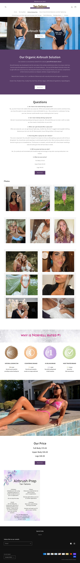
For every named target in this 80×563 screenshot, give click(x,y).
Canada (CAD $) (8, 557)
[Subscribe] (30, 543)
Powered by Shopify (72, 559)
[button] (5, 7)
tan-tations (66, 559)
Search (40, 534)
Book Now (40, 36)
